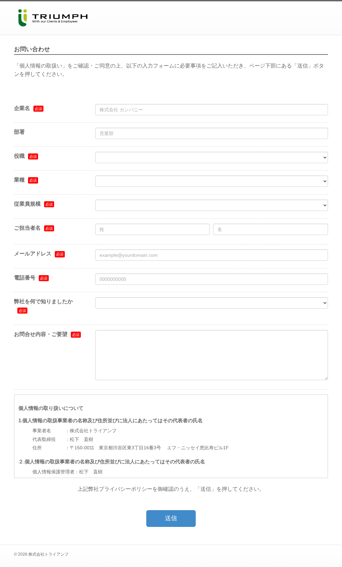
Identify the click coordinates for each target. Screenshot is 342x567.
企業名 (22, 108)
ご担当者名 (27, 228)
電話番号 (24, 277)
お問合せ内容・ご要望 (40, 334)
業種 (19, 180)
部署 (19, 132)
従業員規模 (27, 204)
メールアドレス (32, 253)
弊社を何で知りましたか (43, 301)
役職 (19, 156)
